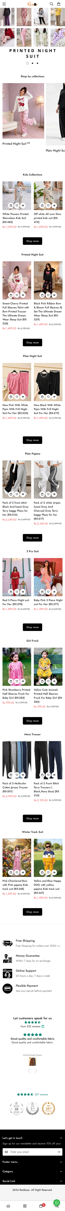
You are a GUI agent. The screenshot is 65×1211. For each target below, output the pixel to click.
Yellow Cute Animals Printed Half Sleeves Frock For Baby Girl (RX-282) (48, 696)
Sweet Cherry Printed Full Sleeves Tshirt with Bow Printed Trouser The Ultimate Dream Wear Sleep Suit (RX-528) (15, 313)
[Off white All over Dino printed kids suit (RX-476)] (48, 195)
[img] (32, 1022)
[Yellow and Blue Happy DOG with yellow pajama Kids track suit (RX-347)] (48, 858)
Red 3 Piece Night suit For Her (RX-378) (15, 602)
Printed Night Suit (16, 144)
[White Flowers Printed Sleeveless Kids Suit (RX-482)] (16, 195)
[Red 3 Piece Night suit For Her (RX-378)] (16, 577)
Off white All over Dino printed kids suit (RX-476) (47, 218)
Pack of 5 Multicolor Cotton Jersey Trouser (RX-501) (15, 787)
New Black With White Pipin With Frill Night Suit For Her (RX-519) (47, 409)
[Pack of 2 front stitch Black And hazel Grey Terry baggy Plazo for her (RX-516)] (16, 479)
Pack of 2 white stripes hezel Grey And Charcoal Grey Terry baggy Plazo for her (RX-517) (47, 511)
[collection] (24, 1206)
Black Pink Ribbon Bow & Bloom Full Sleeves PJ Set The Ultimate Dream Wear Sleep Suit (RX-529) (48, 311)
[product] (8, 1206)
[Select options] (11, 205)
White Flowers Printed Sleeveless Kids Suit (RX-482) (15, 218)
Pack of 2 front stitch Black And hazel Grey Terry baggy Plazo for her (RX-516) (15, 509)
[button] (58, 4)
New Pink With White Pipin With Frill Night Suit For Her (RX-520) (15, 409)
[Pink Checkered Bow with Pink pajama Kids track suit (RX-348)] (16, 858)
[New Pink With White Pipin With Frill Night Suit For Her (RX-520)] (16, 382)
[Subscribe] (58, 1152)
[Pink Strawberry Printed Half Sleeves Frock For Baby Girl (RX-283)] (16, 667)
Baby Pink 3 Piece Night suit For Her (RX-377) (48, 602)
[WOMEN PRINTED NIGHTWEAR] (23, 111)
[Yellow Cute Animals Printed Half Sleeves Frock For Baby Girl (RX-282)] (48, 667)
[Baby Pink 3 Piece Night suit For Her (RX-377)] (48, 577)
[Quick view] (23, 205)
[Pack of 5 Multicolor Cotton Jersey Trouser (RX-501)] (16, 760)
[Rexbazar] (32, 4)
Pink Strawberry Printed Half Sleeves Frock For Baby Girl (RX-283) (16, 694)
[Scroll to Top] (59, 1193)
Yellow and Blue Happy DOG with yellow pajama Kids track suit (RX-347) (47, 887)
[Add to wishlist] (17, 205)
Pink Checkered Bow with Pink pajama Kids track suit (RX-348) (15, 885)
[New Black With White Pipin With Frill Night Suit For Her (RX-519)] (48, 382)
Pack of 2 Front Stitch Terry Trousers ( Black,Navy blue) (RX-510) (47, 789)
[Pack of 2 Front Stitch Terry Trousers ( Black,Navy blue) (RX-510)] (48, 760)
